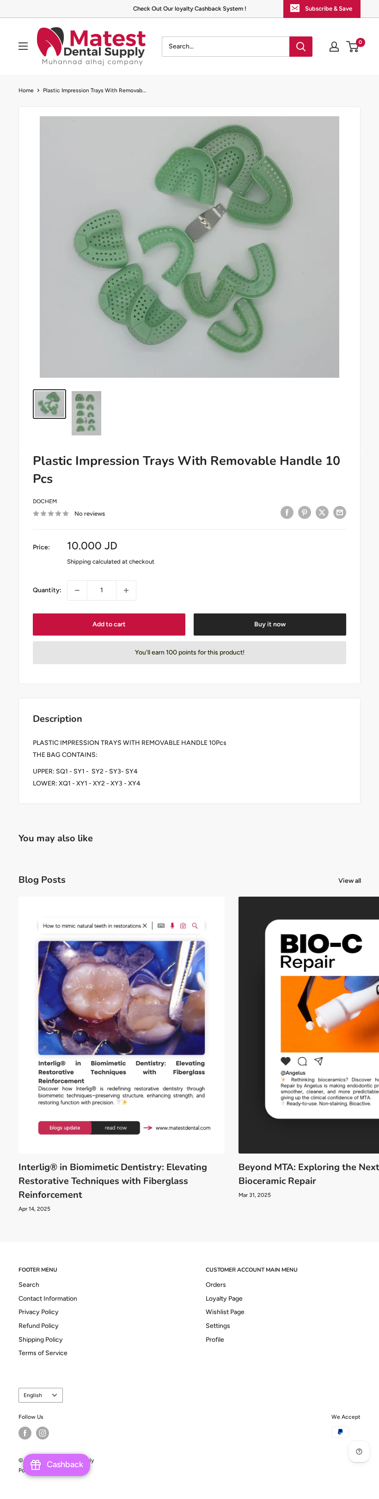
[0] (353, 46)
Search (28, 1285)
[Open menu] (23, 46)
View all (350, 881)
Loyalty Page (224, 1299)
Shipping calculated (94, 561)
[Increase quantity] (126, 590)
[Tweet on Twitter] (322, 512)
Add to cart (109, 624)
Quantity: (47, 590)
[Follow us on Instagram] (42, 1433)
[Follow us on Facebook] (24, 1433)
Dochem (45, 501)
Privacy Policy (38, 1312)
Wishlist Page (225, 1312)
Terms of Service (42, 1353)
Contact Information (47, 1299)
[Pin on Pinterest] (304, 512)
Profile (215, 1340)
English (33, 1395)
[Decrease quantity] (77, 590)
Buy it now (270, 624)
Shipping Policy (40, 1340)
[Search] (300, 46)
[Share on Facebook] (287, 512)
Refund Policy (38, 1326)
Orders (216, 1285)
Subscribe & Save (328, 8)
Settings (218, 1326)
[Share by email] (339, 512)
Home (26, 90)
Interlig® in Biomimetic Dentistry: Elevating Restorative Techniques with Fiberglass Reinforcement (112, 1181)
